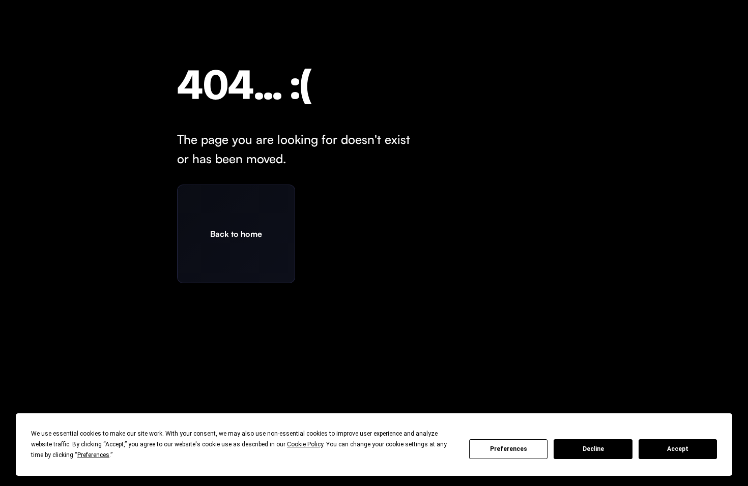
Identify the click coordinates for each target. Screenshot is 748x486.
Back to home (236, 234)
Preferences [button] (93, 455)
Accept (677, 448)
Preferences (508, 448)
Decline (593, 448)
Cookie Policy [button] (305, 444)
